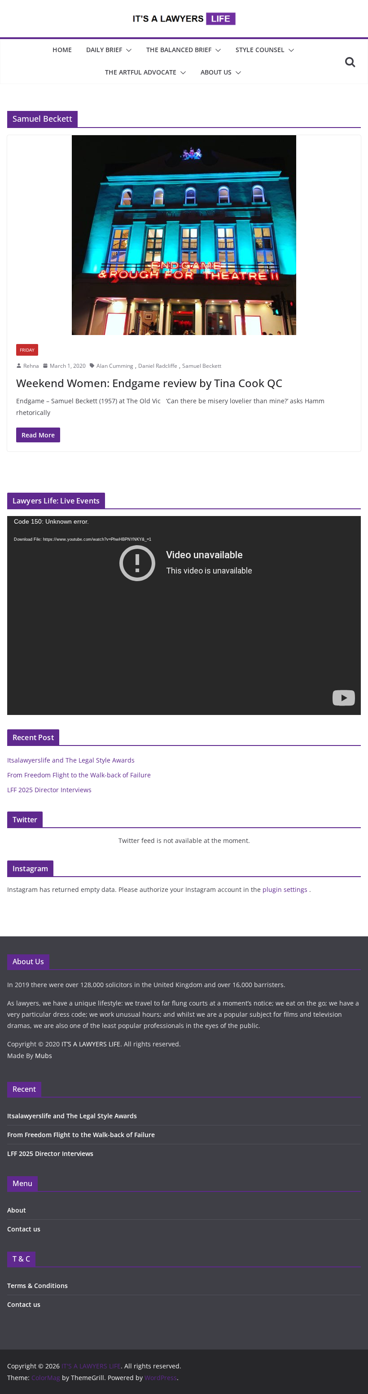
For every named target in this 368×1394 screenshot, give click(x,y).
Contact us (23, 1229)
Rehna (31, 366)
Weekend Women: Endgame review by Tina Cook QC (149, 382)
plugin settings (286, 889)
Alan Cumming (114, 366)
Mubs (43, 1055)
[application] (184, 615)
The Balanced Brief (178, 49)
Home (62, 49)
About (16, 1210)
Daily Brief (104, 49)
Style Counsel (260, 49)
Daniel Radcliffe (157, 366)
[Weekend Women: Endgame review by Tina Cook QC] (184, 235)
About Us (216, 72)
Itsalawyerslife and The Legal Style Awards (71, 760)
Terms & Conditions (37, 1285)
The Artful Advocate (140, 72)
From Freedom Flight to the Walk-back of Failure (79, 775)
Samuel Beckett (201, 366)
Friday (27, 350)
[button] (127, 50)
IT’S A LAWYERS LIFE (90, 1044)
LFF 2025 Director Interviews (49, 789)
